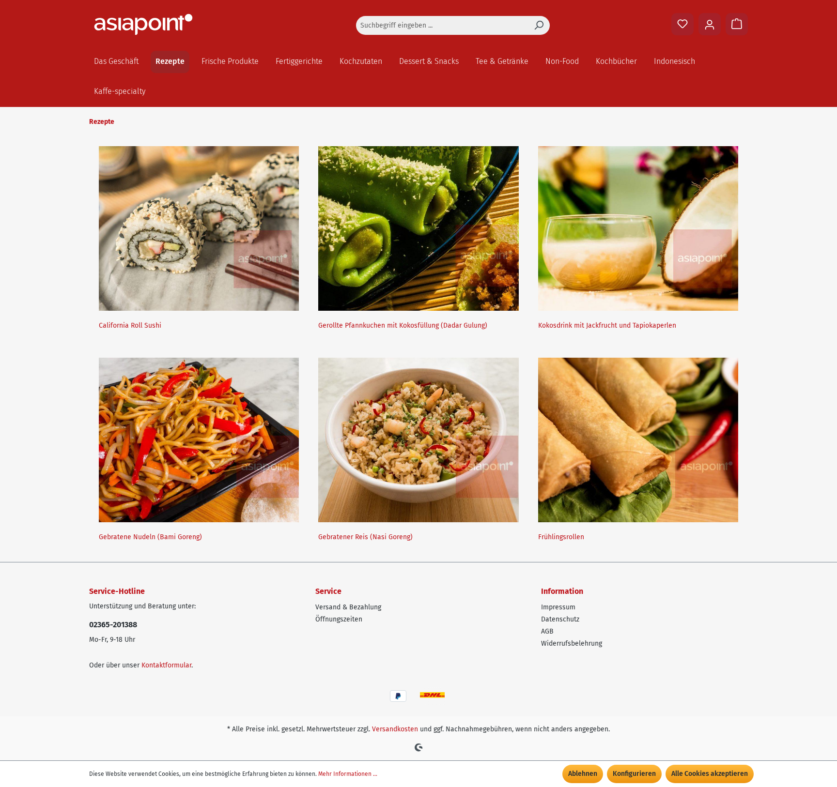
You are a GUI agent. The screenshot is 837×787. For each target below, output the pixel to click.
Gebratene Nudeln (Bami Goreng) (150, 537)
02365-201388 (113, 624)
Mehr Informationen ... (347, 774)
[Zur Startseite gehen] (161, 24)
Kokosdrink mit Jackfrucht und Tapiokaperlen (607, 325)
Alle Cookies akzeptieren (709, 774)
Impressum (558, 607)
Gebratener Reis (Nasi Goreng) (365, 537)
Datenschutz (560, 619)
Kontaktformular (166, 665)
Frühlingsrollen (561, 537)
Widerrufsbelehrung (571, 643)
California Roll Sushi (130, 325)
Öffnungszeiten (338, 619)
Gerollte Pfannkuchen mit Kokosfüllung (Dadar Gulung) (402, 325)
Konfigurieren (634, 774)
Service (328, 591)
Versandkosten (395, 729)
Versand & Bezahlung (348, 607)
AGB (547, 631)
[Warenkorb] (737, 24)
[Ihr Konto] (709, 24)
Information (562, 591)
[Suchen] (538, 25)
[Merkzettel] (682, 24)
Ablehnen (582, 774)
